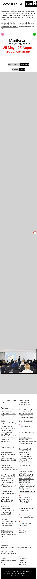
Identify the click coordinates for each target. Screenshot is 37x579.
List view (15, 69)
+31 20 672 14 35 (7, 551)
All (2, 28)
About (10, 64)
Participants (25, 64)
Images (22, 69)
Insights (16, 64)
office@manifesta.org (8, 553)
